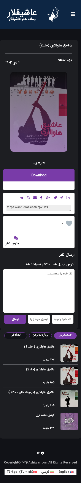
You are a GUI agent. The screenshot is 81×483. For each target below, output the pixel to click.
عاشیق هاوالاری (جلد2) (40, 369)
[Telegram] (42, 453)
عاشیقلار (22, 12)
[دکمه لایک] (69, 223)
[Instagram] (38, 453)
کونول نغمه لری (45, 415)
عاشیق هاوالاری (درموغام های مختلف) (31, 392)
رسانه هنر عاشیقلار (22, 19)
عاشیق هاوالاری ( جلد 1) (39, 346)
